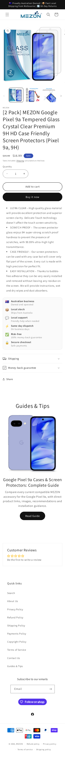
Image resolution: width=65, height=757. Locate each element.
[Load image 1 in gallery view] (16, 95)
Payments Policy (16, 633)
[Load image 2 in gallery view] (32, 95)
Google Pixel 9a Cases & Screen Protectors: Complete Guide (32, 482)
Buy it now (32, 197)
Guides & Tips (15, 666)
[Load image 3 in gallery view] (49, 95)
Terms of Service (16, 649)
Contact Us (13, 658)
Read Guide (32, 516)
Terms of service (25, 749)
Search (11, 593)
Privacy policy (49, 744)
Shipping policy (43, 749)
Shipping (20, 160)
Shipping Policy (16, 625)
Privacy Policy (15, 609)
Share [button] (9, 379)
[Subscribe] (51, 689)
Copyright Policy (16, 641)
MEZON (19, 744)
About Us (12, 601)
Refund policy (33, 744)
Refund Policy (15, 617)
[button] (7, 14)
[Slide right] (61, 96)
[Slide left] (4, 96)
